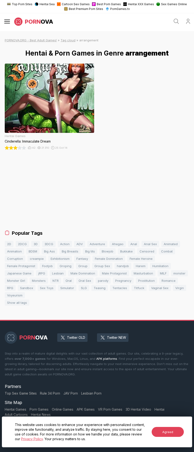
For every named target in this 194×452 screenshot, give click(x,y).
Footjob (47, 266)
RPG (10, 288)
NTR (56, 280)
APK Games (86, 409)
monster (179, 273)
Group (83, 266)
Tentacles (119, 288)
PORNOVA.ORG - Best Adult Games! (31, 40)
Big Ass (49, 251)
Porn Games (39, 409)
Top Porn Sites (22, 4)
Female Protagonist (21, 266)
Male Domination (83, 273)
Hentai (159, 409)
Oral (69, 280)
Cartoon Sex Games (76, 4)
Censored (147, 251)
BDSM (33, 251)
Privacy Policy (32, 439)
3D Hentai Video (138, 409)
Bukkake (126, 251)
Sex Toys (46, 288)
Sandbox (26, 288)
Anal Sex (150, 244)
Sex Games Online (174, 4)
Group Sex (102, 266)
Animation (14, 251)
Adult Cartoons (16, 415)
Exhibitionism (60, 259)
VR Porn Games (110, 409)
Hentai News (41, 415)
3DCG (48, 244)
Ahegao (117, 244)
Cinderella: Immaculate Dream (28, 141)
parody (103, 280)
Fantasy (82, 259)
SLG (84, 288)
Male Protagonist (114, 273)
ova (39, 21)
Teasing (100, 288)
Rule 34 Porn (50, 393)
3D (36, 244)
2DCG (22, 244)
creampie (37, 259)
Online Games (62, 409)
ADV (79, 244)
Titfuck (139, 288)
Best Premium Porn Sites (86, 9)
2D (9, 244)
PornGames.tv (120, 9)
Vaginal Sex (159, 288)
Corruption (15, 259)
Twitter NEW (116, 337)
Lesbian (58, 273)
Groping (65, 266)
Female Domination (109, 259)
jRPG (41, 273)
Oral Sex (85, 280)
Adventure (97, 244)
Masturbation (143, 273)
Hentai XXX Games (141, 4)
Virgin (179, 288)
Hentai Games (15, 409)
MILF (163, 273)
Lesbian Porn (91, 393)
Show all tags (17, 302)
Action (65, 244)
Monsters (39, 280)
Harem (141, 266)
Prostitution (146, 280)
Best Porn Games (109, 4)
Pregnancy (123, 280)
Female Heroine (141, 259)
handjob (123, 266)
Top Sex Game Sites (21, 393)
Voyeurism (14, 295)
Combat (167, 251)
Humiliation (160, 266)
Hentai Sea (47, 4)
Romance (169, 280)
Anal (133, 244)
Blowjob (107, 251)
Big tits (90, 251)
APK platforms (106, 359)
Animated (171, 244)
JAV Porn (70, 393)
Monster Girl (16, 280)
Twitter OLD (76, 337)
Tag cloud (68, 40)
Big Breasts (70, 251)
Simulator (67, 288)
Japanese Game (19, 273)
